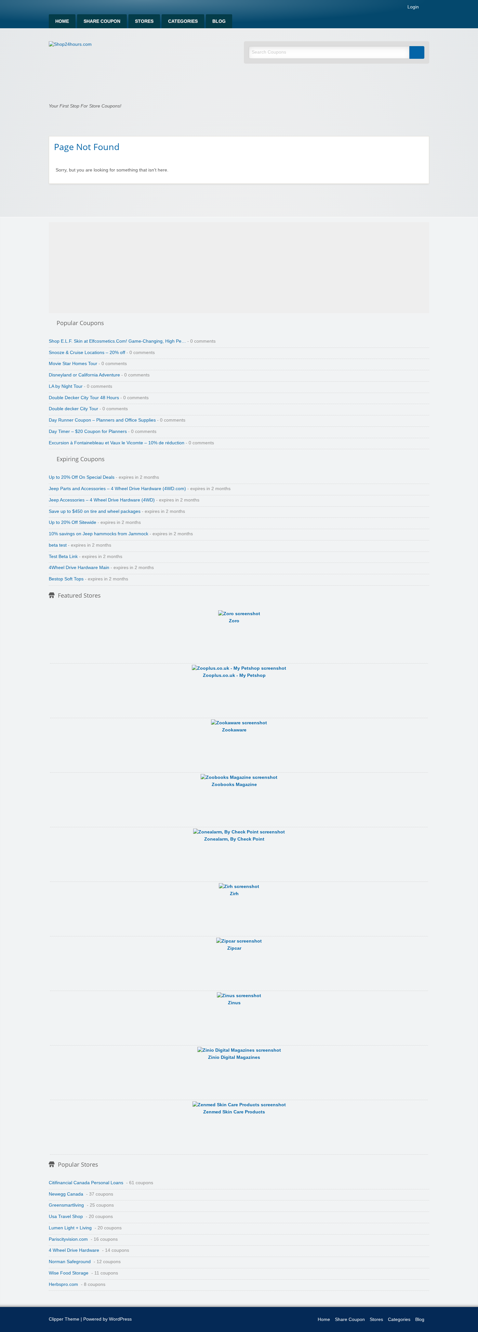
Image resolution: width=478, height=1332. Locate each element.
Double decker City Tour (73, 408)
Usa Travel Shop (66, 1216)
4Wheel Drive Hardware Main (79, 567)
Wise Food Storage (68, 1273)
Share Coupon (102, 21)
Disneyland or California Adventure (84, 375)
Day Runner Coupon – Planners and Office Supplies (102, 420)
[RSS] (427, 8)
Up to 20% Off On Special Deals (81, 477)
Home (62, 21)
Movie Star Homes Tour (73, 363)
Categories (183, 21)
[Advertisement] (239, 267)
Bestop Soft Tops (66, 579)
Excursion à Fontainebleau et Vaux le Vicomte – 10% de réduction (116, 442)
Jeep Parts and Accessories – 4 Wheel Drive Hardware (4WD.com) (117, 488)
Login (412, 7)
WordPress (120, 1319)
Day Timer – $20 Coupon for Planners (88, 431)
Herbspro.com (63, 1284)
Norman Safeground (70, 1261)
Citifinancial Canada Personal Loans (86, 1182)
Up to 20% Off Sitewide (72, 522)
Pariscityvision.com (68, 1239)
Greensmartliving (66, 1205)
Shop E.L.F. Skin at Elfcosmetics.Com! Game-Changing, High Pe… (117, 341)
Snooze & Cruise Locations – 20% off (87, 352)
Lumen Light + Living (70, 1227)
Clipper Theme (64, 1319)
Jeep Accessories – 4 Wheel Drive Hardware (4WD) (102, 500)
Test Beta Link (63, 556)
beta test (58, 545)
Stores (144, 21)
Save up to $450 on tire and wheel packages (94, 511)
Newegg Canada (66, 1194)
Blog (219, 21)
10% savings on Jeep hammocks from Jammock (98, 533)
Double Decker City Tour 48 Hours (84, 397)
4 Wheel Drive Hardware (74, 1250)
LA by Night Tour (66, 386)
